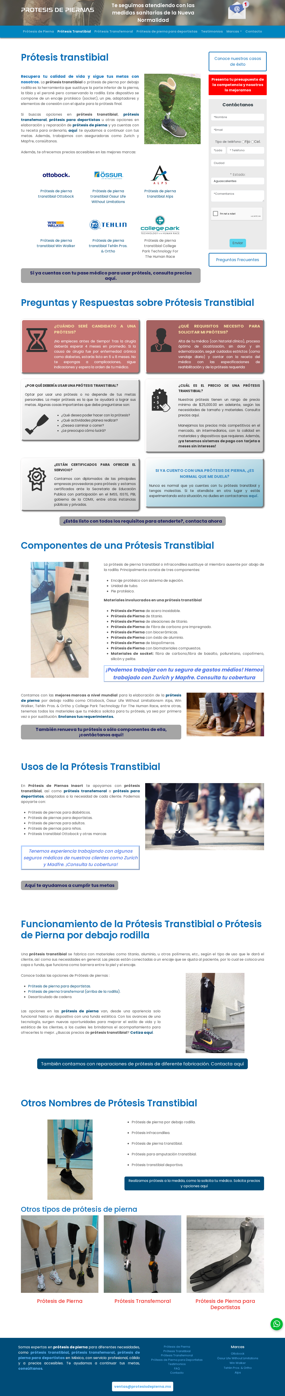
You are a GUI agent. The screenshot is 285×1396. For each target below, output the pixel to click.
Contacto (253, 31)
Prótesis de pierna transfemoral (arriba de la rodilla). (74, 991)
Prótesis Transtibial (74, 31)
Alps (238, 1372)
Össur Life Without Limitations (237, 1358)
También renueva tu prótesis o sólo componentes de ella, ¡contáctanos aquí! (101, 732)
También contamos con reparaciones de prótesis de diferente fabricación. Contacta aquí (142, 1064)
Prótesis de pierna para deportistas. (59, 986)
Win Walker (238, 1363)
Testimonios (212, 31)
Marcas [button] (232, 31)
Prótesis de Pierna (38, 31)
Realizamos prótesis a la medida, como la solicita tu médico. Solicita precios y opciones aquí (194, 1183)
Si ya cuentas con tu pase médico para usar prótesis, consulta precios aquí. (111, 275)
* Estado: (237, 174)
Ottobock (237, 1353)
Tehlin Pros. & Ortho (238, 1368)
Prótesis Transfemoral (113, 31)
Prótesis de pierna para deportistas (166, 31)
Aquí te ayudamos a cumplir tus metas (69, 885)
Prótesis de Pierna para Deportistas (177, 1360)
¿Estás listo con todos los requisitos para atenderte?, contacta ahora (142, 521)
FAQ (177, 1368)
